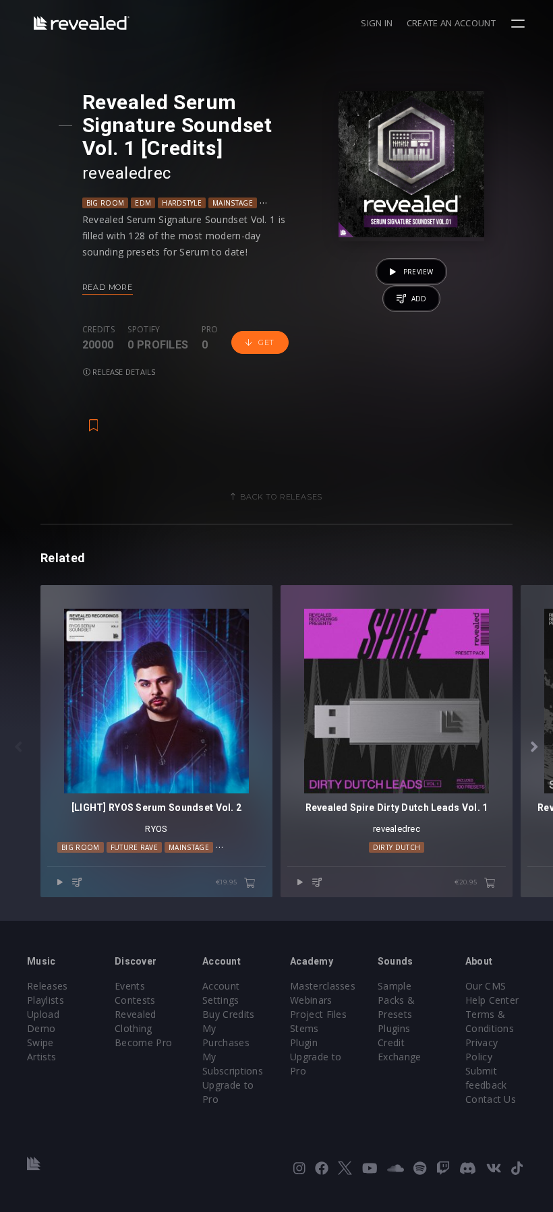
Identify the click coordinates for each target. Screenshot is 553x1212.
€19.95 (227, 882)
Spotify (143, 329)
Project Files (318, 1014)
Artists (41, 1056)
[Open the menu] (519, 23)
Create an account (451, 23)
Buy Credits (228, 1014)
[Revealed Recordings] (81, 22)
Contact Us (490, 1099)
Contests (135, 1000)
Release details (123, 372)
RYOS (156, 829)
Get (266, 342)
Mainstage (232, 203)
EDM (143, 203)
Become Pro (143, 1042)
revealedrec (126, 173)
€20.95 (467, 882)
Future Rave (134, 847)
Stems (304, 1028)
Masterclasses (322, 985)
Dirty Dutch (397, 847)
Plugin (304, 1042)
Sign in (376, 23)
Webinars (311, 1000)
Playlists (45, 1000)
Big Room (105, 203)
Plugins (394, 1028)
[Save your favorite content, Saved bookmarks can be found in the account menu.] (93, 418)
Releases (47, 985)
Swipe (40, 1042)
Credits (98, 329)
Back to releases (281, 497)
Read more (107, 287)
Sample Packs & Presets (396, 1000)
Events (130, 985)
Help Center (492, 1000)
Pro (210, 329)
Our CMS (485, 985)
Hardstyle (182, 203)
